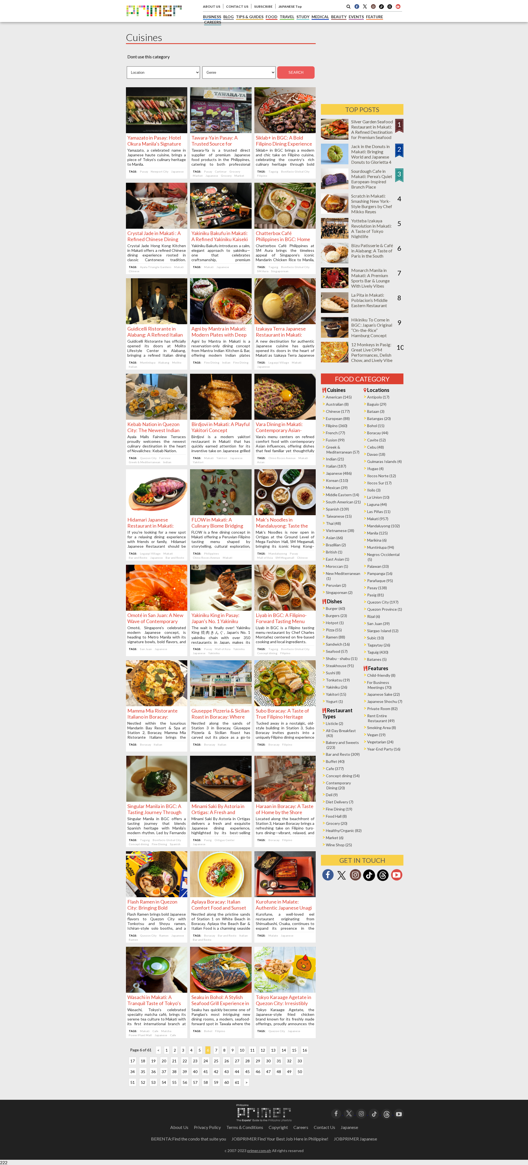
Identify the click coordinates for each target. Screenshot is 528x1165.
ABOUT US (211, 6)
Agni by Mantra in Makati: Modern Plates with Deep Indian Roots (219, 335)
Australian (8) (337, 404)
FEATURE (374, 16)
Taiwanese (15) (339, 516)
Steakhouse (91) (340, 665)
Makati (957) (377, 518)
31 (279, 1060)
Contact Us (324, 1127)
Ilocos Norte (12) (381, 475)
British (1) (334, 552)
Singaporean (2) (339, 592)
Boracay (145, 744)
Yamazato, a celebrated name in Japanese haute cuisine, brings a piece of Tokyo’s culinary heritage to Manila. (156, 157)
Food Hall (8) (336, 816)
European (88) (338, 418)
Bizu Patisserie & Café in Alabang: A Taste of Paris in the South (372, 250)
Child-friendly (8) (381, 675)
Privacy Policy (207, 1127)
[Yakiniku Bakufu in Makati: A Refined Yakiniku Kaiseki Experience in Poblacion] (220, 227)
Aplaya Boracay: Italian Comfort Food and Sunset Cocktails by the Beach (218, 908)
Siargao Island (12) (382, 630)
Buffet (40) (335, 761)
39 (185, 1071)
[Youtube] (398, 6)
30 (268, 1060)
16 (304, 1050)
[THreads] (389, 8)
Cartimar (221, 171)
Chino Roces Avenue (282, 458)
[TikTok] (381, 8)
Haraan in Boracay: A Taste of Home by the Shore (285, 809)
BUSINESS (212, 16)
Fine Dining (211, 362)
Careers (300, 1127)
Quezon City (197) (382, 602)
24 (206, 1060)
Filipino (262, 175)
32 (289, 1060)
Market (198, 175)
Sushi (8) (333, 672)
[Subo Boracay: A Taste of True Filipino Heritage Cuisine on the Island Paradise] (285, 704)
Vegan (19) (376, 734)
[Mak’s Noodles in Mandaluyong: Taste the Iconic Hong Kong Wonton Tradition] (285, 513)
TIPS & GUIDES (249, 16)
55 (174, 1082)
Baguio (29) (376, 404)
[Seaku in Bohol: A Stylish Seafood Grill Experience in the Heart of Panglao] (220, 991)
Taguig (273, 171)
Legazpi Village (278, 362)
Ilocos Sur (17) (379, 483)
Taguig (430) (377, 652)
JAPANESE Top (290, 6)
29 (258, 1060)
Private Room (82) (382, 708)
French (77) (335, 432)
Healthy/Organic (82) (344, 830)
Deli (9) (332, 794)
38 (174, 1071)
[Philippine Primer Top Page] (154, 20)
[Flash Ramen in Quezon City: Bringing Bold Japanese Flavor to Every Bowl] (156, 895)
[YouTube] (399, 1113)
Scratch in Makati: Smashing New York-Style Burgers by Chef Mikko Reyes (371, 203)
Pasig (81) (375, 595)
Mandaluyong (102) (383, 525)
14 (284, 1050)
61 (237, 1082)
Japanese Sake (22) (383, 694)
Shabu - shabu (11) (342, 658)
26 (226, 1060)
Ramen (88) (335, 637)
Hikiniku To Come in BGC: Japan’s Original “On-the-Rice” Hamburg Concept (371, 327)
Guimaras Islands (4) (384, 461)
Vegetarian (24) (380, 742)
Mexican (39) (337, 487)
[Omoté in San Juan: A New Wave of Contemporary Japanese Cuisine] (156, 609)
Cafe (155, 1031)
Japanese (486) (339, 473)
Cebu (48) (375, 447)
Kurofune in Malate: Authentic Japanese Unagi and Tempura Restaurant (284, 908)
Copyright (278, 1127)
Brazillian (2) (336, 544)
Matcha (166, 1031)
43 (226, 1071)
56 (185, 1082)
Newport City (159, 171)
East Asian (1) (337, 559)
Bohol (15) (375, 425)
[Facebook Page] (356, 6)
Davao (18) (376, 454)
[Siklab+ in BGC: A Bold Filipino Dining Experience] (285, 131)
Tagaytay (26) (378, 645)
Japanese (177, 171)
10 (242, 1050)
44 (237, 1071)
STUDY (302, 16)
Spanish (175, 844)
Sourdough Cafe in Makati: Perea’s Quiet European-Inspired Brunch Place (371, 178)
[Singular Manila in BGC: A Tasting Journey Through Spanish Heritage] (156, 800)
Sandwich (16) (338, 644)
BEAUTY (338, 16)
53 (153, 1082)
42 (216, 1071)
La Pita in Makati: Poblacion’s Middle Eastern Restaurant (369, 300)
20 (164, 1060)
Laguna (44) (377, 504)
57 (195, 1082)
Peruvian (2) (336, 585)
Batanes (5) (377, 659)
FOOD (271, 16)
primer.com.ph (259, 1150)
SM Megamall (285, 557)
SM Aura (262, 271)
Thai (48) (333, 523)
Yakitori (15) (336, 694)
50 (300, 1071)
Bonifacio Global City (295, 171)
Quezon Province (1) (384, 609)
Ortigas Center (225, 840)
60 (226, 1082)
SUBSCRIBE (263, 6)
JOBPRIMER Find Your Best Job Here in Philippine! (280, 1138)
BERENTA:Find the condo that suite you (188, 1138)
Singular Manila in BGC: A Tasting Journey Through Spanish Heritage (154, 812)
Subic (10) (375, 637)
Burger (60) (335, 608)
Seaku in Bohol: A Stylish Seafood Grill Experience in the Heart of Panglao (220, 1003)
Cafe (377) (335, 768)
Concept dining (267, 653)
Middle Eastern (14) (342, 494)
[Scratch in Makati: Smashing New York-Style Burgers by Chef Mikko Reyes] (334, 212)
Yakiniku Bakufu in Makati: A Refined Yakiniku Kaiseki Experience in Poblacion (219, 239)
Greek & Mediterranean (144, 462)
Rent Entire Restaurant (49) (381, 718)
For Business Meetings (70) (379, 685)
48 (279, 1071)
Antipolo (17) (378, 397)
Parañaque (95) (380, 580)
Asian (261, 462)
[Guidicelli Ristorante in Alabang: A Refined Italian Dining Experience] (156, 322)
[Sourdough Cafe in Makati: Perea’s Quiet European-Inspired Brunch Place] (334, 187)
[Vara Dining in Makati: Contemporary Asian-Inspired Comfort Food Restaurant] (285, 418)
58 (206, 1082)
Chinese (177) (338, 411)
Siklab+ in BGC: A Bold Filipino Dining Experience (284, 141)
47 (268, 1071)
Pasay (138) (377, 587)
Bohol (208, 1031)
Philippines (211, 553)
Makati (179, 267)
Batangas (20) (379, 418)
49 (289, 1071)
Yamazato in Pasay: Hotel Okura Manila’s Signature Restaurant (154, 144)
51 (132, 1082)
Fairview (164, 458)
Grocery (234, 171)
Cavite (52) (376, 440)
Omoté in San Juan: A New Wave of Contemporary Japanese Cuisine (155, 621)
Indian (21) (335, 459)
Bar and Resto (138, 557)
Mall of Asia (265, 557)
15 (294, 1050)
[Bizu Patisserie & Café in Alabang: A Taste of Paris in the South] (334, 261)
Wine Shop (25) (339, 844)
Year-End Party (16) (383, 749)
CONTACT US (237, 6)
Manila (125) (377, 533)
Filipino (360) (336, 425)
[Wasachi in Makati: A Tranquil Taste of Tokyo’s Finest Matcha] (156, 991)
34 (132, 1071)
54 (164, 1082)
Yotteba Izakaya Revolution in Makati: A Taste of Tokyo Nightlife (371, 228)
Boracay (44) (377, 432)
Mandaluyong (277, 553)
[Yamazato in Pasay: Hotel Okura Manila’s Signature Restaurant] (156, 131)
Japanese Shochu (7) (384, 701)
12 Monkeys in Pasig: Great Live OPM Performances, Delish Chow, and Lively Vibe (371, 352)
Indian (226, 362)
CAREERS (212, 22)
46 (258, 1071)
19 (153, 1060)
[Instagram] (373, 6)
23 (195, 1060)
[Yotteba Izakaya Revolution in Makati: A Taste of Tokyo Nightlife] (334, 236)
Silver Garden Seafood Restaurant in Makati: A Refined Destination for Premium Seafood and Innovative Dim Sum (372, 134)
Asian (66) (334, 537)
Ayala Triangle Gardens (155, 267)
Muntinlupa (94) (380, 547)
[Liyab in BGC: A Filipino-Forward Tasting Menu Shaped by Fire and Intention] (285, 609)
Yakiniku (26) (336, 687)
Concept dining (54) (343, 775)
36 (153, 1071)
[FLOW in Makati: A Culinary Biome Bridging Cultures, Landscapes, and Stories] (220, 513)
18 (143, 1060)
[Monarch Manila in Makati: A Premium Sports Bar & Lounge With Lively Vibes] (334, 286)
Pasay (144, 171)
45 (247, 1071)
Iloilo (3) (374, 490)
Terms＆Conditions (244, 1127)
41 (206, 1071)
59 (216, 1082)
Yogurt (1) (334, 701)
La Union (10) (378, 497)
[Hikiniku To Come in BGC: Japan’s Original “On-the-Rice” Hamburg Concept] (334, 336)
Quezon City (148, 458)
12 (263, 1050)
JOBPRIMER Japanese (355, 1138)
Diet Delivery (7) (339, 802)
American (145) (339, 397)
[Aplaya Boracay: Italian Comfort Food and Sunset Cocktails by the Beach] (220, 895)
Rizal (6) (373, 616)
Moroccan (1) (337, 566)
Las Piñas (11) (379, 511)
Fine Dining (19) (339, 809)
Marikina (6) (377, 540)
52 (143, 1082)
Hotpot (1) (335, 622)
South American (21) (343, 502)
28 (247, 1060)
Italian (133, 366)
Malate (273, 935)
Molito (177, 362)
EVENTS (356, 16)
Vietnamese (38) (340, 530)
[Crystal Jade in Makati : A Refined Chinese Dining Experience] (156, 227)
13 (273, 1050)
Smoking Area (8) (381, 727)
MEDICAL (320, 16)
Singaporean (279, 271)
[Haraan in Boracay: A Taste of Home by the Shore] (285, 800)
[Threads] (383, 880)
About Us (179, 1127)
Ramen (164, 935)
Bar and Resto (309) (343, 754)
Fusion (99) (335, 440)
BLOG (228, 16)
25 (216, 1060)
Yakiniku (239, 649)
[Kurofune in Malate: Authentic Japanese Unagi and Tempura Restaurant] (285, 895)
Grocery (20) (336, 823)
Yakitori (221, 458)
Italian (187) (336, 466)
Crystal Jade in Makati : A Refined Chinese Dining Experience (154, 239)
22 (185, 1060)
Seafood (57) (337, 651)
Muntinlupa (147, 362)
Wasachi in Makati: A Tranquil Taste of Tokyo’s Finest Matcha (154, 1003)
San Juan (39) (378, 623)
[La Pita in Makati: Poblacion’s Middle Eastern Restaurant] (334, 311)
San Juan (146, 649)
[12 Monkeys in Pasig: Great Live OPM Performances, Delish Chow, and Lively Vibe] (334, 360)
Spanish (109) (337, 509)
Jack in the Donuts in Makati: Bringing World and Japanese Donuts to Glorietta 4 (371, 154)
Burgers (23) (336, 615)
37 (164, 1071)
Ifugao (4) (375, 468)
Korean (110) (337, 480)
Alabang (163, 362)
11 (252, 1050)
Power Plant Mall (140, 1035)
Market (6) (334, 837)
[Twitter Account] (365, 6)
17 (132, 1060)
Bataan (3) (375, 411)
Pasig (208, 840)
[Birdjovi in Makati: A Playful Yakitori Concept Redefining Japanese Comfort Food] (220, 418)
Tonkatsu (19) (338, 680)
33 (300, 1060)
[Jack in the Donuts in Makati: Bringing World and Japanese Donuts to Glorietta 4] (334, 162)
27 (237, 1060)
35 (143, 1071)
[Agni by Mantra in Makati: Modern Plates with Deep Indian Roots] (220, 322)
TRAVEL (287, 16)
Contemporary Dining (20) (338, 785)
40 (195, 1071)
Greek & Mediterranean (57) (342, 449)
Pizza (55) (334, 629)
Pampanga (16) (379, 573)
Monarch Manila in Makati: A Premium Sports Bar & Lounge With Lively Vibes (370, 278)
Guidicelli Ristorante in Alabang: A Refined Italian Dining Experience (155, 335)
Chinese (134, 271)
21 (174, 1060)
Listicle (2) (334, 723)
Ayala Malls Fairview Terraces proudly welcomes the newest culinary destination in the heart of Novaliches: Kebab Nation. (156, 443)
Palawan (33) (378, 566)
